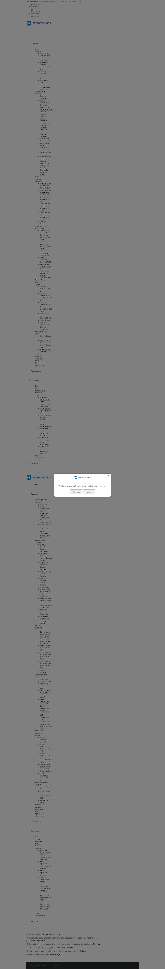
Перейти (89, 492)
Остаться (76, 492)
